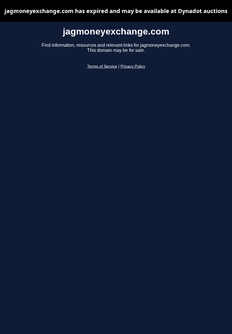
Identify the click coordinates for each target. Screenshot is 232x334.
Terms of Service (102, 66)
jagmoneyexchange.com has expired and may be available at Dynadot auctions (116, 11)
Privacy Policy (133, 66)
